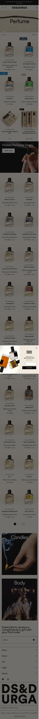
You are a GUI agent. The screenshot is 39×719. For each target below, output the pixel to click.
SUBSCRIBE (28, 367)
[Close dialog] (36, 348)
